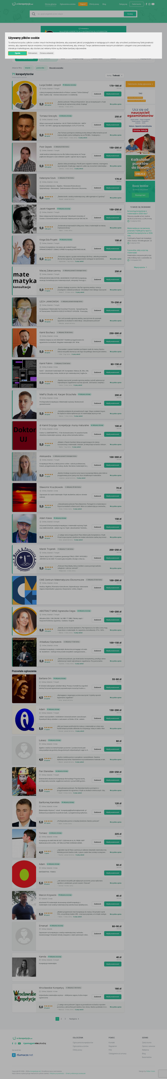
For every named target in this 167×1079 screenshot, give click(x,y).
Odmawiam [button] (32, 53)
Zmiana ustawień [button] (46, 53)
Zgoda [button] (17, 53)
